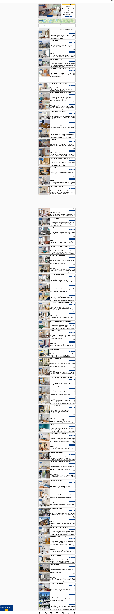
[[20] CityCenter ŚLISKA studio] (44, 231)
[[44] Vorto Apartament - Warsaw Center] (44, 456)
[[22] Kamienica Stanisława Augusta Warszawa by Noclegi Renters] (44, 250)
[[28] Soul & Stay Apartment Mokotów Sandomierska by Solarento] (44, 306)
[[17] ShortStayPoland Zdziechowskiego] (44, 190)
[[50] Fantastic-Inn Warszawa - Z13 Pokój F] (44, 512)
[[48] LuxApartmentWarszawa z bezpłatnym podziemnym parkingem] (44, 493)
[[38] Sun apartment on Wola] (44, 399)
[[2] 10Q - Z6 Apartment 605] (44, 44)
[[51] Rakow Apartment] (44, 521)
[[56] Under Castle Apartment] (44, 568)
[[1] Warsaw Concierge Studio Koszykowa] (44, 34)
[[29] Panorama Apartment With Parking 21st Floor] (44, 315)
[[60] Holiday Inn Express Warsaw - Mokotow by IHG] (44, 605)
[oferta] (41, 38)
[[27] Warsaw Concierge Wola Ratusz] (44, 296)
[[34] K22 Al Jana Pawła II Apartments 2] (44, 362)
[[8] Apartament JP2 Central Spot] (44, 105)
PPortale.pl (3, 613)
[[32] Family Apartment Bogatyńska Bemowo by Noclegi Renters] (44, 343)
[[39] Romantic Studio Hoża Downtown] (44, 409)
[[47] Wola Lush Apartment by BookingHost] (44, 484)
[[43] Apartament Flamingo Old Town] (44, 446)
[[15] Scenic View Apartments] (44, 171)
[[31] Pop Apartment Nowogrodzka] (44, 334)
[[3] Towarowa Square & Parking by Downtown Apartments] (44, 53)
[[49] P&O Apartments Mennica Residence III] (44, 502)
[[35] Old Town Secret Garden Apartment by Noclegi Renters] (44, 371)
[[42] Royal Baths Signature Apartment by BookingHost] (44, 437)
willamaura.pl (57, 1)
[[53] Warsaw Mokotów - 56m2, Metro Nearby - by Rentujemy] (44, 540)
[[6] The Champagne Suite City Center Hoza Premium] (44, 87)
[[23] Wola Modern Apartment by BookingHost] (44, 259)
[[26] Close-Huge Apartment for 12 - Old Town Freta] (44, 287)
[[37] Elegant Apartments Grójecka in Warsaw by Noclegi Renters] (44, 390)
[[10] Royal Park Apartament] (44, 124)
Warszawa (40, 41)
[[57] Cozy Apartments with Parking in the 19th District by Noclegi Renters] (44, 577)
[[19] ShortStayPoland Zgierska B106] (44, 222)
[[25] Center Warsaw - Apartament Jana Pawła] (44, 278)
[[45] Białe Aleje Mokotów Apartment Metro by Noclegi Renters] (44, 465)
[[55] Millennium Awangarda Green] (44, 559)
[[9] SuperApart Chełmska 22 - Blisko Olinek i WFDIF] (44, 115)
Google (11, 605)
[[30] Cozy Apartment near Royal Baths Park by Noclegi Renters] (44, 325)
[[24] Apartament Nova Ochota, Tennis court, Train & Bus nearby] (44, 268)
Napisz (113, 613)
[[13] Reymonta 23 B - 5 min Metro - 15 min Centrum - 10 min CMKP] (44, 152)
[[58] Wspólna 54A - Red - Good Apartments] (44, 587)
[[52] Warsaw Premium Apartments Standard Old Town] (44, 531)
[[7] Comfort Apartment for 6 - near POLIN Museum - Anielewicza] (44, 96)
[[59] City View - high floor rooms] (44, 596)
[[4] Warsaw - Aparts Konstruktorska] (44, 63)
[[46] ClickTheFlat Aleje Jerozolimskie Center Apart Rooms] (44, 474)
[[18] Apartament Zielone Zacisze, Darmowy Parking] (44, 212)
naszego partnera (65, 263)
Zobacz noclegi (72, 33)
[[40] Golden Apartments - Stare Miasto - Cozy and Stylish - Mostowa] (44, 418)
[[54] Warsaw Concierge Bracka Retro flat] (44, 549)
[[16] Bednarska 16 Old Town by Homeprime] (44, 180)
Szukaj (68, 16)
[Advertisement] (57, 201)
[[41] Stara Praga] (44, 428)
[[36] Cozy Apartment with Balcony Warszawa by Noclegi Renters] (44, 381)
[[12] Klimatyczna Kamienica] (44, 143)
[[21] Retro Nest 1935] (44, 240)
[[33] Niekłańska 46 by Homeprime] (44, 353)
